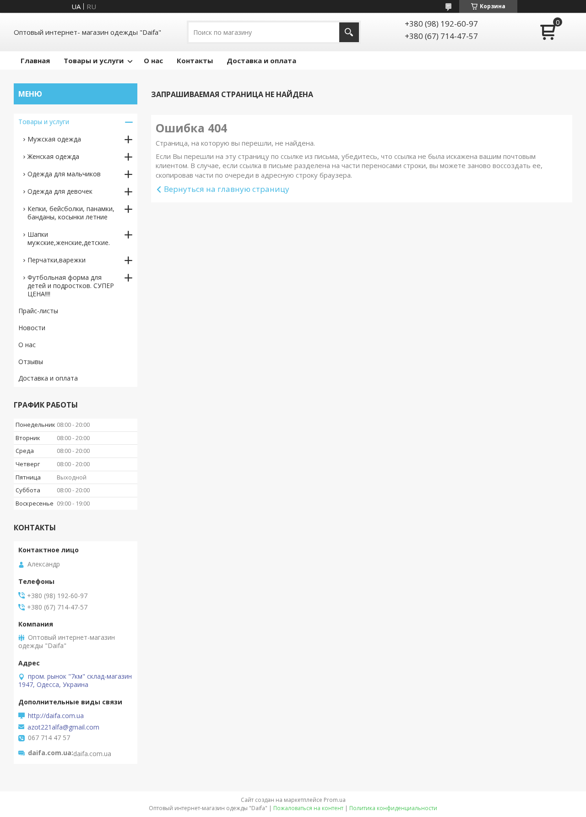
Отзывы (30, 361)
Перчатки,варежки (56, 260)
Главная (35, 60)
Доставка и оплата (261, 60)
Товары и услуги (94, 60)
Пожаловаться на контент (308, 808)
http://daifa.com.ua (56, 716)
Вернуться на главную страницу (226, 189)
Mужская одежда (54, 139)
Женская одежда (53, 156)
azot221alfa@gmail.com (63, 727)
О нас (153, 60)
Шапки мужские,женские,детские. (68, 238)
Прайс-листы (38, 310)
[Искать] (349, 32)
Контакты (195, 60)
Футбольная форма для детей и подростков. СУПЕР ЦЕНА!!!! (70, 285)
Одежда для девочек (59, 191)
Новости (31, 327)
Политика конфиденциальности (393, 808)
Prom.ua (335, 800)
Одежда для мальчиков (64, 173)
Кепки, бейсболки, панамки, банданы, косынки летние (70, 212)
